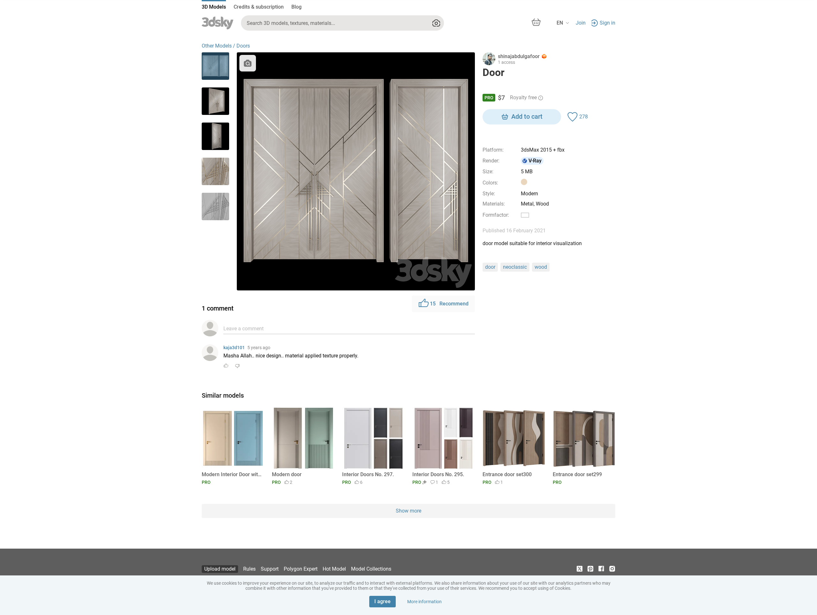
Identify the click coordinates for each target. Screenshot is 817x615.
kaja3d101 (234, 347)
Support (270, 569)
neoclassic (515, 267)
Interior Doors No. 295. (438, 474)
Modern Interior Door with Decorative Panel (232, 474)
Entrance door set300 (507, 474)
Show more (408, 511)
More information (424, 601)
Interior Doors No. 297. (368, 474)
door (490, 267)
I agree (382, 601)
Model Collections (371, 569)
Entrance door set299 (577, 474)
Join (581, 23)
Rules (249, 569)
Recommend (449, 304)
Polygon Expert (301, 569)
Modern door (287, 474)
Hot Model (334, 569)
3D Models (214, 7)
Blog (296, 7)
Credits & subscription (259, 7)
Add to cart (527, 116)
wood (541, 267)
